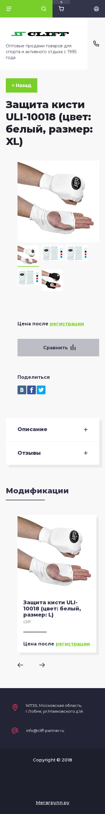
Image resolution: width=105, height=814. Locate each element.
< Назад (22, 85)
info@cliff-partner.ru (45, 730)
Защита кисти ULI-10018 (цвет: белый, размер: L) (52, 608)
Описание (32, 429)
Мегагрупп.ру (52, 802)
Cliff (27, 621)
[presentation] (24, 665)
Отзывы (29, 453)
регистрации (67, 324)
